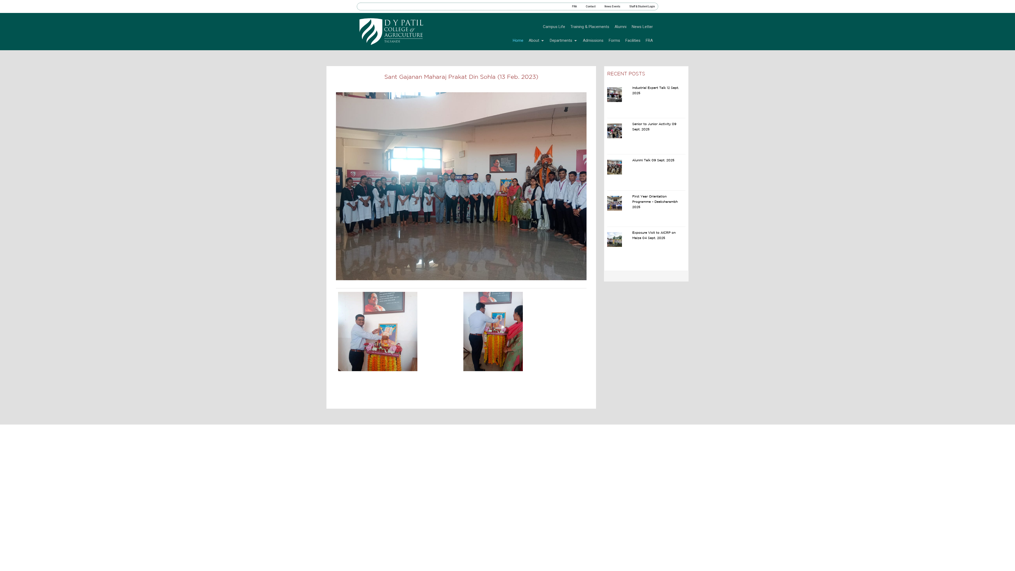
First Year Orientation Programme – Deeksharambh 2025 (655, 202)
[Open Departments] (576, 41)
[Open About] (543, 41)
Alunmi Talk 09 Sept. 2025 (653, 160)
